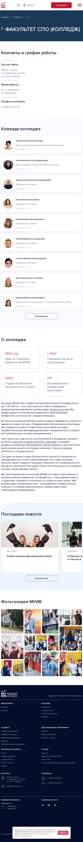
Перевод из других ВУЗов (52, 756)
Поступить (61, 5)
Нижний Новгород (8, 756)
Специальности (47, 710)
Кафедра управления (9, 731)
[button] (29, 5)
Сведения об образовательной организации (65, 696)
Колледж (4, 707)
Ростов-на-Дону (7, 763)
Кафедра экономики (9, 734)
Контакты (45, 717)
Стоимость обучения (50, 714)
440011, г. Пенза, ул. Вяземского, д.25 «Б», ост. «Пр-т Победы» (16, 779)
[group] (30, 547)
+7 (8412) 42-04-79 (10, 107)
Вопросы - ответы (49, 738)
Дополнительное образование (13, 744)
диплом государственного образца (34, 441)
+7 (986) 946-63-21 (54, 783)
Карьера (4, 741)
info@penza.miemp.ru (14, 786)
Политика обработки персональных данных (58, 763)
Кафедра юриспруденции (11, 738)
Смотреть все (41, 578)
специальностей (59, 409)
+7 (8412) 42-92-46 (54, 778)
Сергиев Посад (7, 759)
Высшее (4, 710)
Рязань (3, 766)
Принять (63, 833)
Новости (45, 753)
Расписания (46, 707)
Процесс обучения (49, 734)
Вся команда (41, 316)
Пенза (3, 753)
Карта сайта (46, 759)
